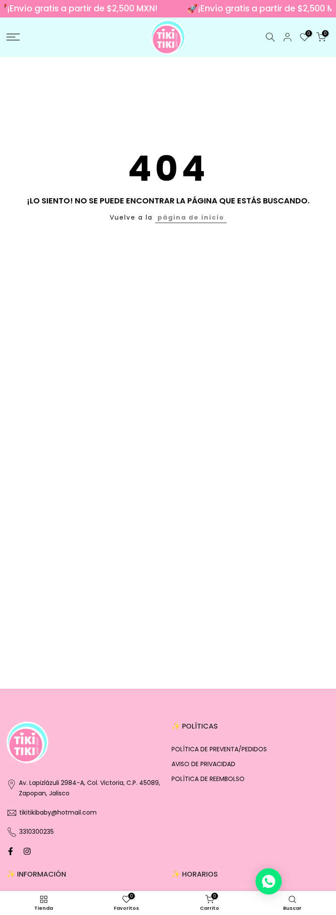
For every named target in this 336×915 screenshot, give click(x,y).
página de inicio (191, 217)
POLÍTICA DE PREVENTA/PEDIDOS (219, 749)
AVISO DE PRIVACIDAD (203, 764)
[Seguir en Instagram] (27, 851)
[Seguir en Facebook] (10, 851)
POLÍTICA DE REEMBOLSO (208, 779)
